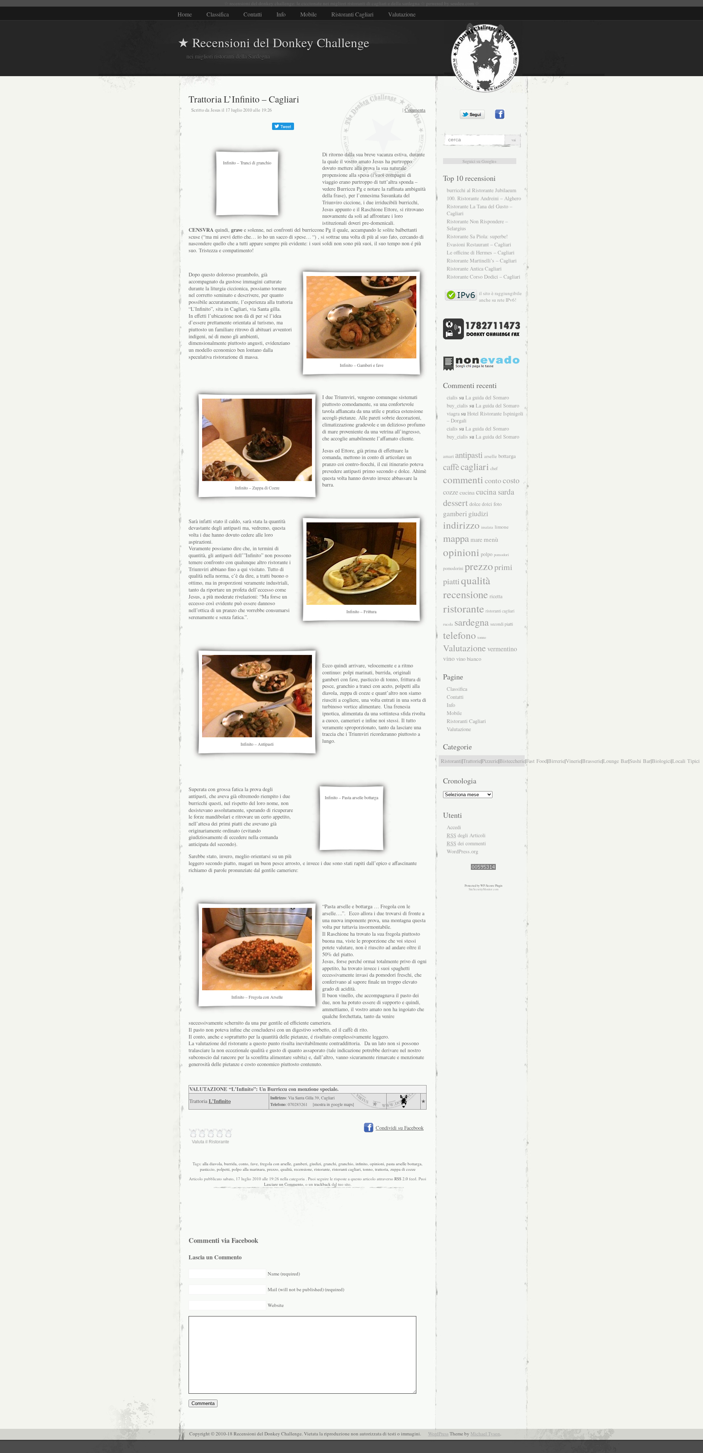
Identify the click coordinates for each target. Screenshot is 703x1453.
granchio (345, 1163)
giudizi (315, 1163)
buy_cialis (457, 405)
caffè (451, 467)
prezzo (272, 1169)
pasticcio (207, 1169)
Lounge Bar (615, 760)
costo (511, 480)
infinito (362, 1163)
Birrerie (556, 760)
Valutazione (402, 14)
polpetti (223, 1169)
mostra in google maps (333, 1104)
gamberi (300, 1163)
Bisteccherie (512, 760)
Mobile (308, 14)
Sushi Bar (640, 760)
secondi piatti (501, 624)
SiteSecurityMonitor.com (483, 889)
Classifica (218, 14)
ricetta (496, 596)
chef (494, 468)
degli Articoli (466, 835)
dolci (487, 504)
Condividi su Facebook (400, 1127)
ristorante (322, 1169)
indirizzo (461, 525)
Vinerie (573, 760)
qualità (286, 1169)
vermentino (502, 648)
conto (243, 1163)
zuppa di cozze (403, 1169)
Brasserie (592, 760)
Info (281, 14)
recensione (303, 1169)
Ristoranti (451, 760)
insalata (487, 527)
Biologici (661, 760)
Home (185, 14)
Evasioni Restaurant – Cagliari (479, 244)
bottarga (507, 455)
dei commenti (466, 843)
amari (448, 456)
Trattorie (472, 760)
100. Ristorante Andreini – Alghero (484, 198)
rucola (448, 624)
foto (498, 503)
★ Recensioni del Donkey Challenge (273, 42)
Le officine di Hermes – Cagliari (480, 252)
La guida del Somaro (487, 397)
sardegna (471, 621)
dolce (474, 503)
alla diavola (212, 1163)
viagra (453, 413)
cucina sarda (495, 491)
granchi (329, 1163)
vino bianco (468, 658)
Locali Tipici (686, 760)
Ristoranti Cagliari (352, 14)
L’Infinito (220, 1101)
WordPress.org (462, 851)
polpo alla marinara (248, 1169)
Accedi (454, 827)
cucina (467, 492)
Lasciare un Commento (283, 1184)
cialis (452, 397)
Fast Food (536, 760)
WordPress (438, 1433)
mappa (456, 538)
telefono (459, 635)
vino (449, 658)
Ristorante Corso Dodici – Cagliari (483, 276)
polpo (486, 554)
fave (254, 1163)
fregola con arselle (275, 1163)
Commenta (415, 110)
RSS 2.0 (401, 1178)
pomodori (501, 554)
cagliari (475, 466)
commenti (463, 479)
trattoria (381, 1169)
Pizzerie (490, 760)
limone (502, 527)
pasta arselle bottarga (403, 1163)
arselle (490, 456)
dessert (455, 502)
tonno (368, 1169)
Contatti (252, 14)
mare (476, 540)
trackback (322, 1184)
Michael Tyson (485, 1433)
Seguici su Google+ (479, 161)
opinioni (377, 1163)
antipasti (469, 454)
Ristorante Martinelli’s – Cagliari (482, 260)
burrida (230, 1163)
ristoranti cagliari (346, 1169)
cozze (450, 491)
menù (491, 539)
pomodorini (453, 568)
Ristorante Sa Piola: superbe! (477, 236)
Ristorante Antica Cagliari (474, 268)
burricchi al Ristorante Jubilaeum (481, 190)
